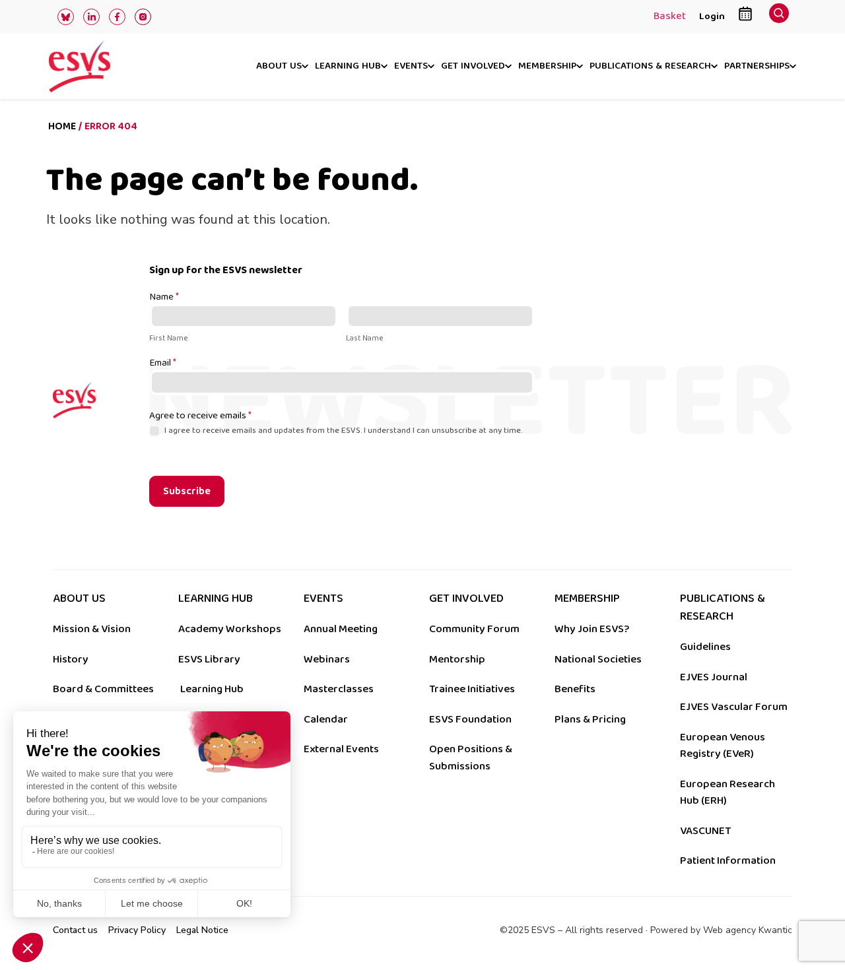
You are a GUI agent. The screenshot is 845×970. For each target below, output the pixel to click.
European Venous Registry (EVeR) (722, 745)
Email (162, 364)
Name (164, 298)
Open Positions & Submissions (470, 757)
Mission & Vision (92, 628)
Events (411, 66)
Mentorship (457, 659)
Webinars (327, 659)
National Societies (598, 659)
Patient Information (728, 860)
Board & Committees (103, 688)
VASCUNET (705, 830)
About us (279, 66)
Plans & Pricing (590, 719)
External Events (341, 749)
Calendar (326, 719)
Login (712, 16)
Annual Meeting (341, 628)
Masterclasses (339, 688)
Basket (670, 17)
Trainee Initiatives (472, 688)
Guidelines (705, 646)
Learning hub (348, 66)
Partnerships (757, 66)
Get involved (473, 66)
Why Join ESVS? (592, 628)
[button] (779, 16)
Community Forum (474, 628)
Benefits (575, 688)
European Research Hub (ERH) (727, 792)
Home (62, 126)
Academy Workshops (229, 628)
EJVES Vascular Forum (734, 706)
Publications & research (650, 66)
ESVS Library (209, 659)
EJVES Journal (713, 677)
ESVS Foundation (470, 719)
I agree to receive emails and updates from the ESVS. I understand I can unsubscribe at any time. (342, 430)
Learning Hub (212, 688)
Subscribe (187, 491)
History (70, 659)
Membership (547, 66)
